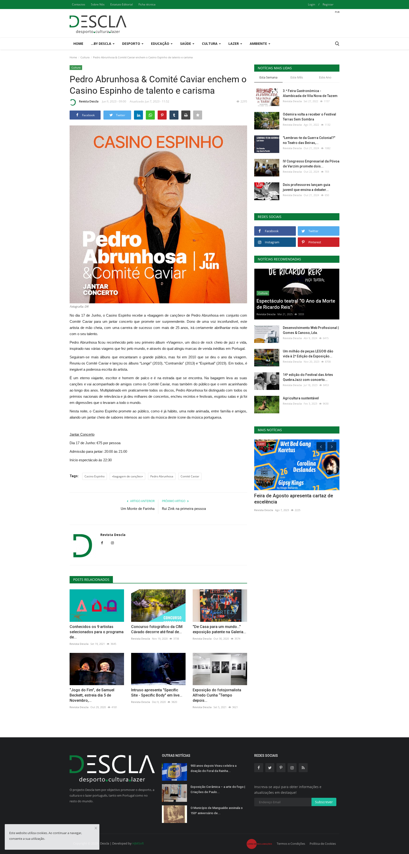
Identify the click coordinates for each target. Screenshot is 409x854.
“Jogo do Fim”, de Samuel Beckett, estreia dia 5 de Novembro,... (92, 695)
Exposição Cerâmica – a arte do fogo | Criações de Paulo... (218, 789)
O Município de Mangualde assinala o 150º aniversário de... (217, 810)
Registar (328, 4)
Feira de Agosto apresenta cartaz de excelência (293, 499)
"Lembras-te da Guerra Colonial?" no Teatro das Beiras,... (309, 140)
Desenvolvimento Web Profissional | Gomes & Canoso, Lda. (311, 330)
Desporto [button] (131, 43)
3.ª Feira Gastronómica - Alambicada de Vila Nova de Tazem (310, 93)
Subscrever (324, 802)
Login (311, 4)
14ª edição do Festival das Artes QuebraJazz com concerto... (308, 377)
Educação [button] (160, 43)
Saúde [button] (186, 43)
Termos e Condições (291, 843)
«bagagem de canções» (127, 476)
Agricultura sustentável (301, 398)
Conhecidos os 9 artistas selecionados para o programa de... (97, 631)
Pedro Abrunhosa (161, 476)
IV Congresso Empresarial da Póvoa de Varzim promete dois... (311, 163)
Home (78, 43)
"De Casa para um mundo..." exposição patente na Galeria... (219, 629)
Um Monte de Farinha (138, 509)
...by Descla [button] (101, 43)
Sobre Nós (98, 4)
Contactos (78, 4)
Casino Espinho (94, 476)
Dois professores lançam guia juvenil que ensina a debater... (306, 187)
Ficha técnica (147, 4)
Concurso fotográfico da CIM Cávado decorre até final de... (156, 629)
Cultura (84, 57)
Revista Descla (88, 101)
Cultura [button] (210, 43)
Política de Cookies (323, 843)
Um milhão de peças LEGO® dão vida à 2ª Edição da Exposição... (308, 353)
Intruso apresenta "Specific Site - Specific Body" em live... (156, 692)
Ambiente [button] (259, 43)
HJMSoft (138, 843)
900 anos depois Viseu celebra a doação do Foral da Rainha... (213, 768)
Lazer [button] (234, 43)
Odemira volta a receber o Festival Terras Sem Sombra (309, 116)
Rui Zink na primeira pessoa (184, 509)
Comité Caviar (190, 476)
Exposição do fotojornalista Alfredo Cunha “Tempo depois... (217, 695)
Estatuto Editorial (121, 4)
